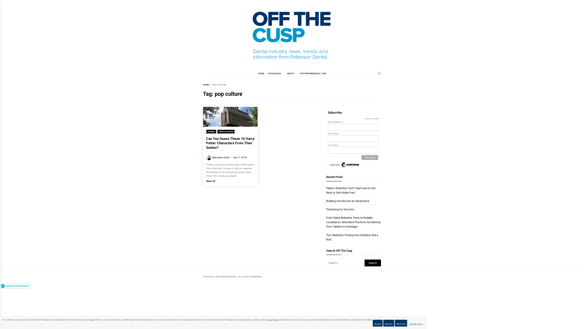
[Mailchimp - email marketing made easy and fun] (345, 167)
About (290, 74)
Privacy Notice (272, 319)
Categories (274, 74)
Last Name (333, 145)
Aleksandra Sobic (220, 157)
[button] (15, 287)
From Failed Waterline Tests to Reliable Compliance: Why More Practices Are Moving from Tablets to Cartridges (353, 222)
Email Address (335, 122)
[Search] (379, 73)
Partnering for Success (340, 209)
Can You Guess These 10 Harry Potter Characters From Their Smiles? (230, 143)
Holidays (211, 132)
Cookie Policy (416, 324)
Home (261, 74)
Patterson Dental (226, 132)
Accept (377, 324)
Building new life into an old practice (347, 201)
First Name (333, 133)
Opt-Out (389, 324)
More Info (400, 324)
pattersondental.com (313, 74)
